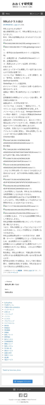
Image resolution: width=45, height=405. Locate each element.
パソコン (7, 316)
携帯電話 (7, 337)
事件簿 (6, 325)
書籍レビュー (8, 344)
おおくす (17, 25)
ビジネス (7, 319)
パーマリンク (14, 272)
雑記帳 (20, 270)
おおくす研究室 (22, 4)
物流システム (8, 346)
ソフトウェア (8, 314)
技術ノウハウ (8, 335)
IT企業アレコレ (9, 305)
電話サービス (8, 360)
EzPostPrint (8, 303)
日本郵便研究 (8, 341)
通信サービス (8, 350)
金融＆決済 (7, 353)
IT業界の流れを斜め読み (12, 307)
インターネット (9, 309)
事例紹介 (7, 328)
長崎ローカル (8, 355)
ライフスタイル (9, 323)
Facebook (20, 395)
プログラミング (9, 321)
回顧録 (6, 332)
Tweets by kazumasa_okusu (12, 370)
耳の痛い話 (7, 348)
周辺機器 (7, 330)
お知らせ (7, 312)
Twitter (25, 395)
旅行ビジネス (8, 339)
